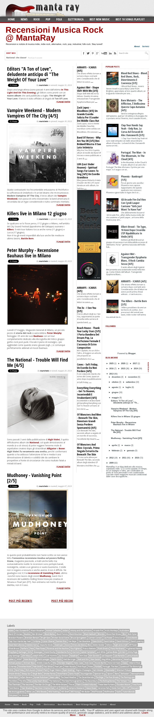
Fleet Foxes (40, 648)
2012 (111, 458)
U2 (57, 688)
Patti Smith (37, 666)
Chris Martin (132, 637)
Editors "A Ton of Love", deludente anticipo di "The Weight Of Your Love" (33, 74)
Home (11, 19)
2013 (111, 374)
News (24, 19)
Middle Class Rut (44, 663)
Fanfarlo (24, 648)
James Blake (112, 652)
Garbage (22, 652)
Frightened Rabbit (133, 648)
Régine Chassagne (83, 670)
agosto (115, 387)
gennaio (131, 450)
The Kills (22, 681)
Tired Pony (136, 684)
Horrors (75, 652)
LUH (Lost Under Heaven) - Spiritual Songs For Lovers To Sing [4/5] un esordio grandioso (88, 170)
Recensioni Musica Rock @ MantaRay (54, 33)
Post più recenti (20, 601)
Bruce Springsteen (78, 637)
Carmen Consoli (95, 637)
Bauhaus (38, 336)
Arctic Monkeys (111, 630)
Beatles (27, 634)
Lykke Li (12, 659)
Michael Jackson (15, 663)
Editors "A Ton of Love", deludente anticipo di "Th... (125, 402)
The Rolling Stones (107, 681)
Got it (82, 715)
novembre (133, 377)
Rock (37, 19)
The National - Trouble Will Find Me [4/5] (37, 362)
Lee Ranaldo (119, 655)
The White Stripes (59, 684)
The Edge (99, 677)
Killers (10, 229)
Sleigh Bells (37, 673)
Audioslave (124, 630)
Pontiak (98, 666)
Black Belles (50, 634)
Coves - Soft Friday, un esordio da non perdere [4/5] (87, 368)
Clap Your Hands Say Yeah (20, 641)
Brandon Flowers (16, 637)
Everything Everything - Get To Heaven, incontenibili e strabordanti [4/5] (89, 392)
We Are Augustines (17, 691)
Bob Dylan (132, 634)
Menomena (117, 659)
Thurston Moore (123, 684)
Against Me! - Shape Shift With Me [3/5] (88, 89)
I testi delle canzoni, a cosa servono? (24, 57)
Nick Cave (89, 663)
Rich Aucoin (30, 670)
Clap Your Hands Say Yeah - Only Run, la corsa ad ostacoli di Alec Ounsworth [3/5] (132, 130)
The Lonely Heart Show (37, 681)
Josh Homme (51, 655)
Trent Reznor (14, 688)
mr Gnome (23, 695)
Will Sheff (65, 691)
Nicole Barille (100, 663)
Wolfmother (109, 691)
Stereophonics (137, 673)
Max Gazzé (95, 659)
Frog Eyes (13, 652)
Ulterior (63, 688)
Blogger (132, 353)
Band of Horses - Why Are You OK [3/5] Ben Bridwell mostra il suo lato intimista (89, 142)
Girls (30, 652)
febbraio (116, 450)
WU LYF (126, 688)
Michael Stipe (29, 663)
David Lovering (137, 641)
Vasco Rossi (91, 688)
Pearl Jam (59, 666)
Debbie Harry (32, 645)
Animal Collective (53, 630)
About (137, 46)
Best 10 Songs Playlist (130, 19)
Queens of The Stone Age (131, 666)
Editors (109, 645)
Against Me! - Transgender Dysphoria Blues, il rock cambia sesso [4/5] (133, 259)
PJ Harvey (13, 666)
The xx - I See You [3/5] (86, 309)
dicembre (116, 377)
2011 (124, 458)
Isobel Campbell (88, 652)
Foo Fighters (76, 648)
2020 (123, 363)
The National (54, 681)
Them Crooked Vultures (86, 684)
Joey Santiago (14, 655)
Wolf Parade (97, 691)
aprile (115, 445)
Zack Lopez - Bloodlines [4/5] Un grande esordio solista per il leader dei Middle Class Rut (88, 114)
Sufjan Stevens (26, 677)
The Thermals (14, 684)
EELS (89, 645)
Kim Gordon (94, 655)
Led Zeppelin (107, 655)
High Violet (54, 439)
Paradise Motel (24, 666)
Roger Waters (55, 670)
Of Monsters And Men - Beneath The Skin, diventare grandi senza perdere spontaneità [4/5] (89, 421)
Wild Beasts (42, 691)
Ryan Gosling (68, 670)
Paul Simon (48, 666)
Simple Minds (14, 673)
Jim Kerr (122, 652)
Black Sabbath (90, 634)
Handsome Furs (64, 652)
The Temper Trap (124, 681)
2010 (137, 458)
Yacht (118, 691)
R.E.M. (11, 670)
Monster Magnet (65, 663)
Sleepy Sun (26, 673)
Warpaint (135, 688)
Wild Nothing (53, 691)
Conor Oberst (48, 641)
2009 (111, 463)
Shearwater (110, 670)
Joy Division (63, 655)
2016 (111, 368)
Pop (48, 19)
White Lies (30, 691)
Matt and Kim (83, 659)
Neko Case (78, 663)
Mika (54, 663)
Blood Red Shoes (113, 634)
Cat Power (108, 637)
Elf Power (133, 645)
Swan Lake (54, 677)
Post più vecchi (62, 601)
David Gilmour (123, 641)
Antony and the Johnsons (81, 630)
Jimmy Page (132, 652)
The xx (71, 684)
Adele (11, 630)
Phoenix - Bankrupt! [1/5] (131, 178)
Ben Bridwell (37, 634)
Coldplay (36, 641)
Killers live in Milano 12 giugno (36, 213)
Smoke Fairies (49, 673)
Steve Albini (13, 677)
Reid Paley (19, 670)
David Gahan (109, 641)
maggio (115, 398)
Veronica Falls (104, 688)
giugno (115, 392)
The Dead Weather (68, 677)
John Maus (26, 655)
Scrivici (145, 46)
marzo (128, 445)
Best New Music (100, 19)
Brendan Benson (32, 637)
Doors (67, 645)
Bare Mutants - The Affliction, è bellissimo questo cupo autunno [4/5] (133, 105)
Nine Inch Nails (114, 663)
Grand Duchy (49, 652)
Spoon (110, 673)
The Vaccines (27, 684)
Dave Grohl (97, 641)
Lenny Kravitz (132, 655)
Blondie (101, 634)
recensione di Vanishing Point (44, 573)
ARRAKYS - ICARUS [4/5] (86, 69)
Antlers (66, 630)
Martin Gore (56, 659)
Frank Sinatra (103, 648)
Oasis (124, 663)
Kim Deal (83, 655)
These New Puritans (106, 684)
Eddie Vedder (99, 645)
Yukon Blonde (129, 691)
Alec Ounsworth (22, 630)
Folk (59, 19)
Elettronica (76, 19)
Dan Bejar (72, 641)
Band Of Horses (15, 634)
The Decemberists (86, 677)
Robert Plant (42, 670)
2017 (135, 363)
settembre (131, 382)
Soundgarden (86, 673)
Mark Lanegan (43, 659)
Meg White (106, 659)
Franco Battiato (89, 648)
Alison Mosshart (37, 630)
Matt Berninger (69, 659)
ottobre (115, 382)
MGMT (19, 659)
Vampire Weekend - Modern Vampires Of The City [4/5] (34, 113)
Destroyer (59, 645)
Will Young (75, 691)
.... (92, 81)
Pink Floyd (82, 666)
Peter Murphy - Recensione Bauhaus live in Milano (33, 252)
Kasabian (74, 655)
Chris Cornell (119, 637)
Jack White (101, 652)
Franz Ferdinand (117, 648)
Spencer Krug (100, 673)
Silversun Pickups (124, 670)
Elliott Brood (14, 648)
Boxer (62, 448)
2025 (111, 363)
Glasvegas (38, 652)
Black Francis (62, 634)
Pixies (90, 666)
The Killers (13, 681)
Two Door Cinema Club (44, 688)
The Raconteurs (91, 681)
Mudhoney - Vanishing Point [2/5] (34, 478)
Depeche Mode (46, 645)
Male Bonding (30, 659)
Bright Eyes (45, 637)
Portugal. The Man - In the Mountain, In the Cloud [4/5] (133, 156)
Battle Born (27, 238)
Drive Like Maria (79, 645)
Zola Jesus (13, 695)
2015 (123, 368)
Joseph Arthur (38, 655)
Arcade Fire (98, 630)
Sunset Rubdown (41, 677)
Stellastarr (125, 673)
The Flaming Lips (127, 677)
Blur (124, 634)
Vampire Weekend (76, 688)
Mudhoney (45, 576)
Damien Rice (61, 641)
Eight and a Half (120, 645)
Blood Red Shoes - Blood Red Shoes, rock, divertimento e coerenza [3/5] (134, 78)
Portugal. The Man (110, 666)
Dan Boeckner (85, 641)
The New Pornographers (72, 681)
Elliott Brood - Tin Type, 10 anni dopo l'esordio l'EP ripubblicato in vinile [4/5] (133, 231)
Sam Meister (98, 670)
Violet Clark (116, 688)
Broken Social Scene (60, 637)
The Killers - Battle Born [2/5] (134, 302)
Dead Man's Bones (17, 645)
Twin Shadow (26, 688)
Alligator (51, 448)
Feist (32, 648)
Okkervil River (134, 663)
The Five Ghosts (112, 677)
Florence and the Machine (58, 648)
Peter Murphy (54, 333)
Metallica (127, 659)
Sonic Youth (74, 673)
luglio (129, 387)
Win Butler (85, 691)
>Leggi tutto (63, 101)
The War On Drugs (42, 684)
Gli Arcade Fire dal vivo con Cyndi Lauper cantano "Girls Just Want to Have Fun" (133, 204)
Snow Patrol (62, 673)
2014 (136, 368)
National (34, 442)
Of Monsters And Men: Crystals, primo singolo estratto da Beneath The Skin (88, 449)
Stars (117, 673)
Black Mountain (75, 634)
